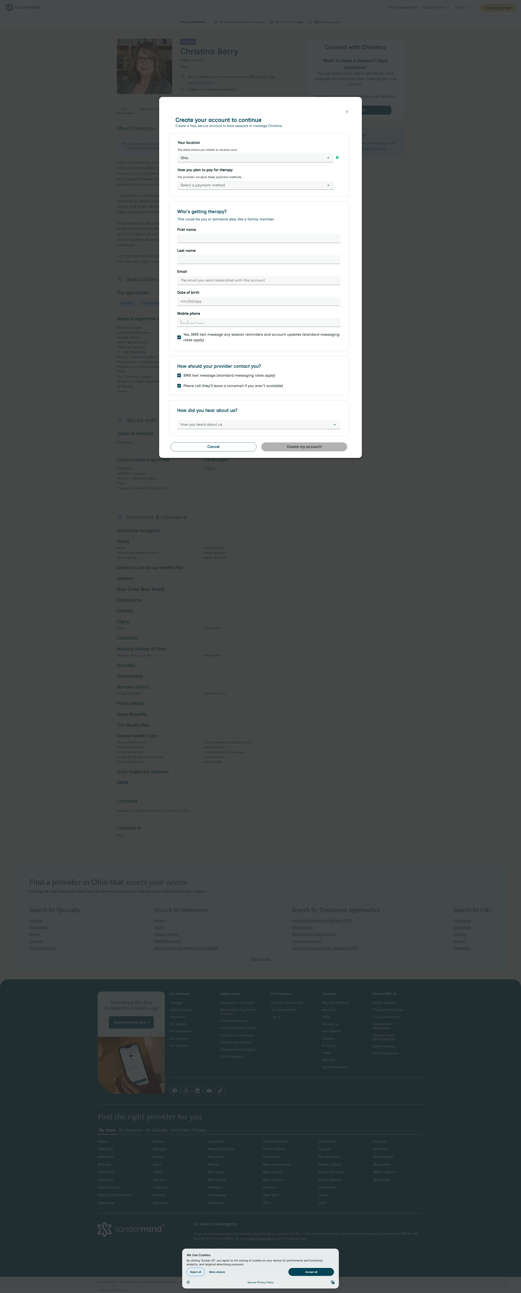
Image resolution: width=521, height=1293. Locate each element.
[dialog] (260, 279)
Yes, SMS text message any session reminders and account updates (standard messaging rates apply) (261, 337)
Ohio (184, 158)
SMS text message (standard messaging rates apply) (229, 375)
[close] (347, 112)
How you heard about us (201, 424)
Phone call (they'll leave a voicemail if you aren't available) (233, 386)
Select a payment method (203, 185)
